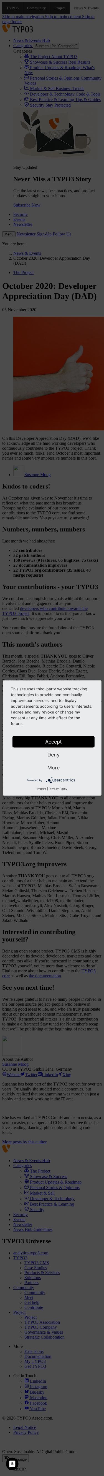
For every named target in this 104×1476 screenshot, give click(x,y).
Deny (53, 755)
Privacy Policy (58, 788)
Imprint (41, 788)
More (53, 767)
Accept (53, 742)
